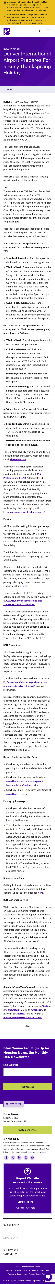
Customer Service (27, 1130)
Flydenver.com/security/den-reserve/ (24, 512)
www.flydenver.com (17, 794)
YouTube (46, 1006)
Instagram (14, 1010)
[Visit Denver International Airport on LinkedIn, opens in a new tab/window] (19, 1157)
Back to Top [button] (15, 1103)
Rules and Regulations (17, 1274)
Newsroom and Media (31, 1266)
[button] (48, 31)
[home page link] (14, 31)
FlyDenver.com (18, 459)
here (24, 586)
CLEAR (22, 478)
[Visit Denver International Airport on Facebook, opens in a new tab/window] (6, 1157)
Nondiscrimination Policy (16, 1270)
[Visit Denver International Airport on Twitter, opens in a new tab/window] (13, 1157)
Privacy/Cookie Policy (38, 1274)
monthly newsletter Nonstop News (22, 1017)
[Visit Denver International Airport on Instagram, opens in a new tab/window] (26, 1157)
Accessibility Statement (39, 1270)
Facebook (36, 1010)
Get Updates (27, 1086)
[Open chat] (48, 1277)
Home (9, 89)
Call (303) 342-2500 (26, 1208)
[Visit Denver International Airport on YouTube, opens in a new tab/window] (32, 1157)
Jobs (17, 1266)
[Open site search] (40, 31)
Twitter (20, 1013)
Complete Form (25, 1202)
